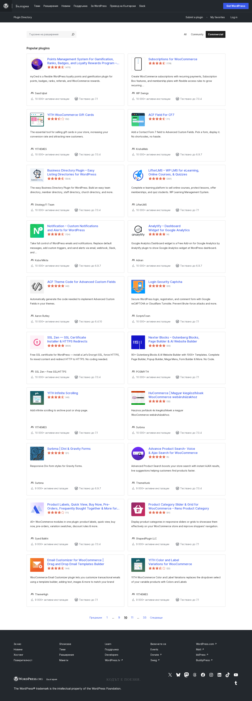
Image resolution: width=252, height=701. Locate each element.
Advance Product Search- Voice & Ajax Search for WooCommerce (173, 450)
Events (154, 649)
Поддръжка (112, 649)
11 (132, 617)
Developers (111, 654)
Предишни (95, 617)
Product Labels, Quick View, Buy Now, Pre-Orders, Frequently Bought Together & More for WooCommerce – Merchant (82, 507)
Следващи (156, 617)
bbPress (202, 654)
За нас (17, 643)
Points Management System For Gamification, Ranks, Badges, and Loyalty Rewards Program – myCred (82, 61)
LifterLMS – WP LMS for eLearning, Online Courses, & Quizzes (173, 172)
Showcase (65, 643)
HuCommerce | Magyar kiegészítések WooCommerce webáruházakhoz (175, 395)
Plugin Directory (23, 17)
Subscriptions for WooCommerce (172, 59)
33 (144, 617)
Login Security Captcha (165, 282)
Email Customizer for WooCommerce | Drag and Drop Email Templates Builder (75, 562)
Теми (62, 649)
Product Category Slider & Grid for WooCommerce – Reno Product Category (178, 506)
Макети (63, 660)
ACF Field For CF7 (161, 115)
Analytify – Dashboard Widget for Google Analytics (169, 228)
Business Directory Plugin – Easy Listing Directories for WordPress (71, 172)
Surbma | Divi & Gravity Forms (69, 448)
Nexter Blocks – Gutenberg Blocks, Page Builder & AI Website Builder (173, 339)
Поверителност (23, 660)
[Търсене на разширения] (73, 34)
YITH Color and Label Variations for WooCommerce (170, 562)
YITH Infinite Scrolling (62, 393)
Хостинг (18, 654)
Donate (156, 654)
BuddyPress (204, 660)
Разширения (66, 654)
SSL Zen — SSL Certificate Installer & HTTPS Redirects (67, 339)
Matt (200, 649)
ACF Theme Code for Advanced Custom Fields (81, 282)
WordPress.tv (114, 660)
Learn (108, 643)
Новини (18, 649)
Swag (155, 660)
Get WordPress (235, 5)
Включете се (158, 643)
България (51, 679)
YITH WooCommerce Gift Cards (70, 115)
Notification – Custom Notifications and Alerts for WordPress (72, 228)
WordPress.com (206, 643)
